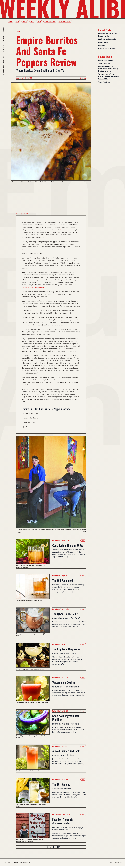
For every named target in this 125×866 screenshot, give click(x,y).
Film (17, 21)
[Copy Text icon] (27, 213)
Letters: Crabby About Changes (107, 48)
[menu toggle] (4, 21)
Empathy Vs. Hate (103, 42)
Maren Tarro (19, 78)
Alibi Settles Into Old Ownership (107, 39)
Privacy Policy (7, 862)
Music (25, 21)
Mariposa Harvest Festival (105, 60)
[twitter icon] (24, 213)
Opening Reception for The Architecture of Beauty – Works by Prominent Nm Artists (108, 68)
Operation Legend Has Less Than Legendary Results (107, 35)
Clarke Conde (56, 541)
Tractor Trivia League (104, 63)
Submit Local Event (25, 862)
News (10, 21)
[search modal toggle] (120, 21)
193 (54, 847)
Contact (15, 862)
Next (58, 847)
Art (32, 21)
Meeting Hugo (102, 45)
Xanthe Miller (56, 711)
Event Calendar (50, 21)
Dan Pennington (56, 815)
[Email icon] (29, 213)
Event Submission (64, 21)
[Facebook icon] (21, 213)
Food (39, 21)
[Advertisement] (51, 197)
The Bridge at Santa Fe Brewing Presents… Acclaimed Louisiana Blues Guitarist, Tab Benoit (108, 76)
